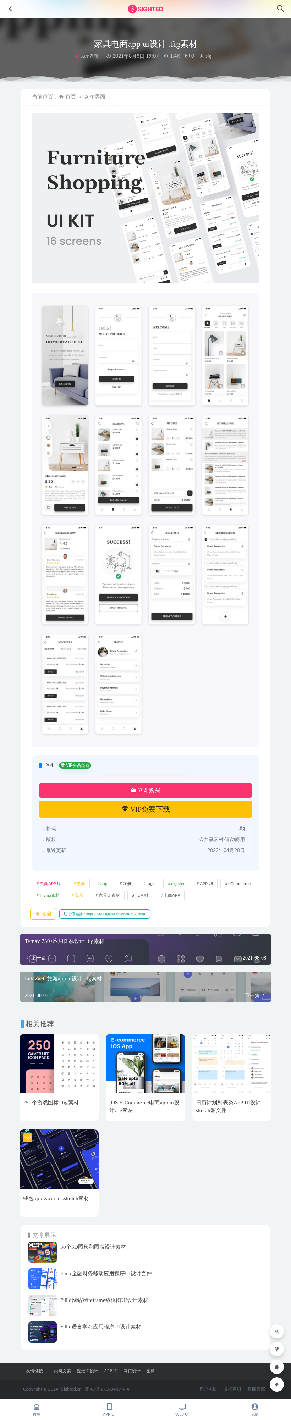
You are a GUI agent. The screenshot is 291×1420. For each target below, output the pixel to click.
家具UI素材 (109, 895)
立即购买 (148, 790)
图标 (150, 1371)
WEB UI (182, 1414)
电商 (81, 884)
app (104, 884)
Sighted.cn (71, 1389)
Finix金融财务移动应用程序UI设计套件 (106, 1273)
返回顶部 (256, 1389)
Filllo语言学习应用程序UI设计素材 (100, 1327)
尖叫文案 (62, 1371)
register (178, 884)
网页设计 (132, 1371)
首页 (70, 97)
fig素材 (141, 895)
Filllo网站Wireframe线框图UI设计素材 (104, 1300)
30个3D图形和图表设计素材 (93, 1247)
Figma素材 (50, 895)
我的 (255, 1414)
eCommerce (239, 884)
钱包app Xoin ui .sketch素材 (56, 1198)
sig (207, 56)
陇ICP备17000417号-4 (107, 1389)
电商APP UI (50, 884)
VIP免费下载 (149, 809)
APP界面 (89, 56)
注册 (127, 884)
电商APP (172, 895)
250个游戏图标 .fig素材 (51, 1102)
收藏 (45, 914)
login (151, 884)
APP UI (206, 884)
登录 (79, 895)
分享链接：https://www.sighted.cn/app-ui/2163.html (106, 914)
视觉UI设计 (87, 1371)
